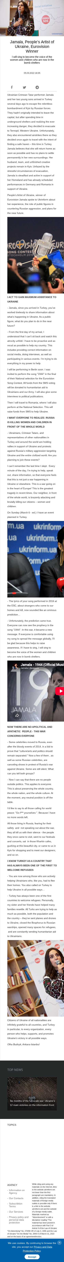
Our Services (16, 1211)
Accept (32, 1256)
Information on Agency (17, 1191)
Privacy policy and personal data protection (19, 1220)
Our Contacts (16, 1198)
